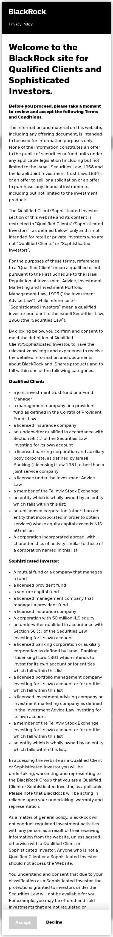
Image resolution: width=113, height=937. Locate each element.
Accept (23, 923)
